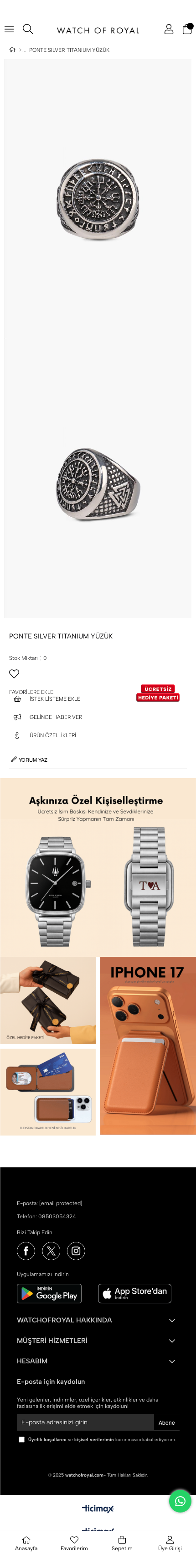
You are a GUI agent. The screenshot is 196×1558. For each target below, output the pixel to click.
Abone (167, 1422)
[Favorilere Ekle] (98, 677)
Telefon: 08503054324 (46, 1216)
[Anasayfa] (20, 50)
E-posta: (50, 1203)
